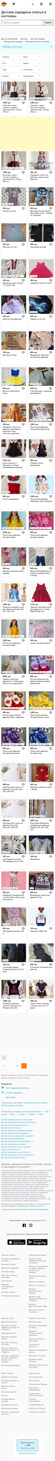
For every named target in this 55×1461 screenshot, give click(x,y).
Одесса (41, 1114)
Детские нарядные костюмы (12, 1105)
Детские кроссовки (9, 1405)
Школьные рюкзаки (9, 1408)
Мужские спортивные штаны (38, 1351)
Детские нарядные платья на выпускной (16, 1120)
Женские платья (8, 1264)
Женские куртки (8, 1255)
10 (17, 1066)
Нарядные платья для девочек (35, 1103)
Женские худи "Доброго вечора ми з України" (37, 1261)
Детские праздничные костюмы (13, 1144)
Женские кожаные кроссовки (9, 1276)
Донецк (4, 1114)
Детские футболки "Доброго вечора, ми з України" (10, 1350)
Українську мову (28, 1448)
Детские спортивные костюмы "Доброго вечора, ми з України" (10, 1359)
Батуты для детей (9, 1392)
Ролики (4, 1395)
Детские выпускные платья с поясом (15, 1152)
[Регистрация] (50, 4)
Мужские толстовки (37, 1356)
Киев (46, 1112)
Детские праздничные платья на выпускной (18, 1122)
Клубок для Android (37, 1412)
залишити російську (27, 1453)
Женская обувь (8, 1271)
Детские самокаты (37, 1282)
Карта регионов (35, 1377)
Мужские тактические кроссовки (38, 1366)
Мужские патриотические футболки (36, 1333)
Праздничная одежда (13, 41)
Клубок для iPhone (37, 1408)
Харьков (32, 1114)
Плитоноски (6, 1281)
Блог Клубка (34, 1380)
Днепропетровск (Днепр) (31, 1112)
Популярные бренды (38, 1384)
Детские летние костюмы (10, 1128)
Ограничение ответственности (36, 1394)
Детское (24, 39)
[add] (32, 4)
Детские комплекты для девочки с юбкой (16, 1131)
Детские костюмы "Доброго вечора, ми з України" (10, 1327)
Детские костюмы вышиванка (12, 1139)
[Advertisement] (27, 31)
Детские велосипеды (10, 1365)
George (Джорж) (43, 1209)
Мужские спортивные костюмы (38, 1326)
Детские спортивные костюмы (10, 1413)
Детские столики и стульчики (37, 1311)
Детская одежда (37, 39)
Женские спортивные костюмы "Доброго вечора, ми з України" (38, 1269)
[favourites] (13, 4)
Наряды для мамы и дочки (38, 1277)
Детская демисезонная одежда (35, 1291)
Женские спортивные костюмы (10, 1260)
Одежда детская (8, 1333)
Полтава (21, 1114)
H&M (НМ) (32, 1209)
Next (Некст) (22, 1209)
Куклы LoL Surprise (37, 1285)
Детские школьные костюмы (9, 1343)
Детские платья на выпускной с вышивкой (17, 1136)
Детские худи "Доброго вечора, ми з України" (38, 1298)
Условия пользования (34, 1400)
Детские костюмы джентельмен (13, 1158)
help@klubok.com (36, 1405)
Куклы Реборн (7, 1373)
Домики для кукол (9, 1322)
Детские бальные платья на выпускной (16, 1141)
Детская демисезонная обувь (38, 1305)
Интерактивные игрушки (8, 1400)
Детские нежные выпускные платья (14, 1125)
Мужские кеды (35, 1322)
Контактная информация (34, 1389)
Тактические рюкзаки (10, 1296)
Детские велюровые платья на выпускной (17, 1155)
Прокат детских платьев (10, 1150)
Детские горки (7, 1318)
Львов (12, 1114)
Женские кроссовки (37, 1255)
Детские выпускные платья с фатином (15, 1147)
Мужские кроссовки (37, 1318)
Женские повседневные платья (7, 1286)
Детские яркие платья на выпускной (15, 1133)
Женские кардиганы (10, 1268)
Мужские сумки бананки (35, 1360)
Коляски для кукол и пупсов (10, 1381)
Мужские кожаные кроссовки (37, 1340)
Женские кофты (8, 1292)
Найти (48, 22)
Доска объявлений (9, 39)
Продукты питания (9, 1377)
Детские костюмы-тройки (9, 1338)
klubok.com (4, 4)
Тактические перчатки (34, 1345)
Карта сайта (34, 1373)
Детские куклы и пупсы (8, 1387)
